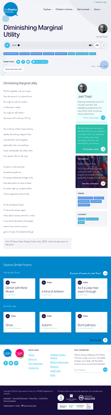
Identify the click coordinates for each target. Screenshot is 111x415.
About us (32, 359)
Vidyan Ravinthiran (14, 328)
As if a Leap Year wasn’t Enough (88, 289)
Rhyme (71, 54)
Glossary (54, 366)
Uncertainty (61, 54)
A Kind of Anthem (53, 291)
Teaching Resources (59, 362)
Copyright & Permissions (20, 398)
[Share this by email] (28, 62)
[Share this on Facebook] (23, 62)
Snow (9, 325)
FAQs (52, 375)
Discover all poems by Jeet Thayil (85, 273)
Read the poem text (14, 69)
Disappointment (11, 54)
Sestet (92, 54)
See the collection (90, 183)
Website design (8, 406)
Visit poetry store (91, 149)
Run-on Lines (82, 54)
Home (31, 354)
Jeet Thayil (103, 36)
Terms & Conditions (9, 401)
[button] (90, 45)
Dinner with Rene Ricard (16, 289)
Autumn (47, 325)
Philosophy (48, 54)
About (97, 9)
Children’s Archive (64, 9)
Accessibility (7, 398)
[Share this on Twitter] (18, 62)
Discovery (24, 54)
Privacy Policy (33, 398)
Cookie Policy (43, 398)
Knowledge (36, 54)
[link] (7, 45)
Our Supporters (35, 363)
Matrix (18, 406)
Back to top (95, 340)
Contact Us (33, 367)
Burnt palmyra (86, 325)
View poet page (91, 117)
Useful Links (55, 370)
